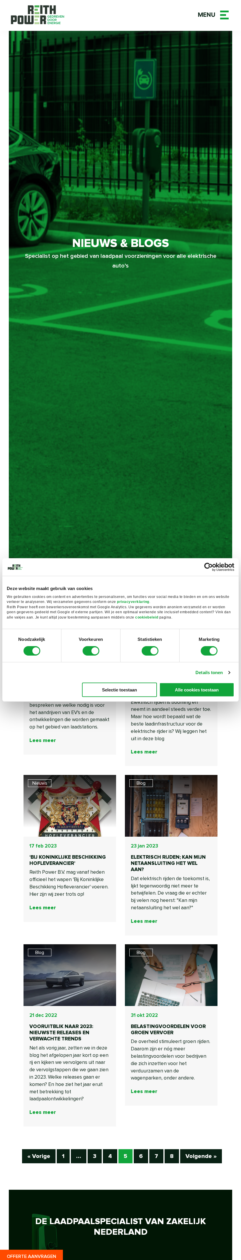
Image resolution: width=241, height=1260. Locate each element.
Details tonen (209, 672)
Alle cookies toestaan (197, 689)
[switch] (91, 651)
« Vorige (38, 1156)
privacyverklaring (133, 602)
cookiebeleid (146, 617)
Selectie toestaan (119, 689)
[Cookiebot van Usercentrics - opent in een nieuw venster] (208, 567)
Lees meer (42, 740)
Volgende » (201, 1156)
